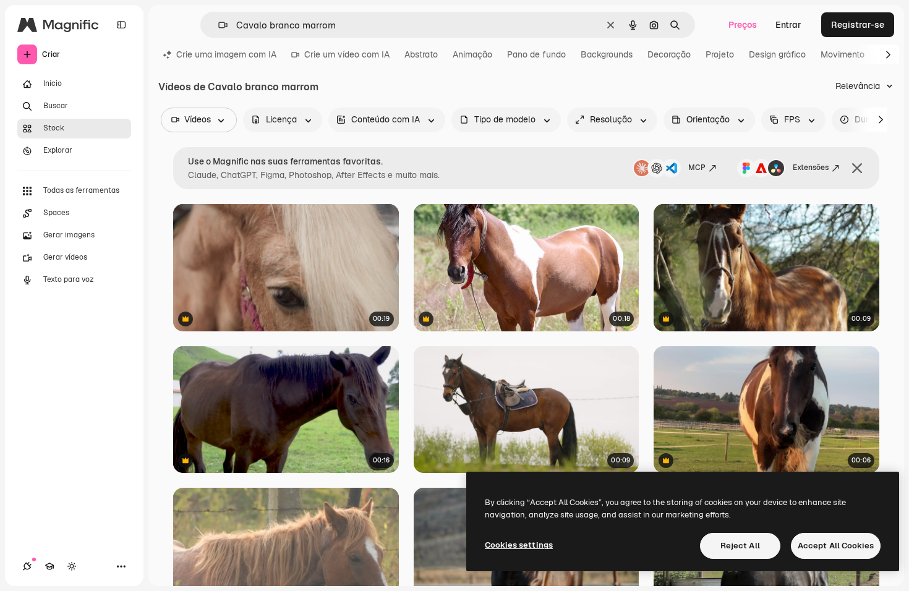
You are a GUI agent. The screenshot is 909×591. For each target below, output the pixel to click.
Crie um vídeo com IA (347, 54)
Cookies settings (519, 545)
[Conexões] (27, 566)
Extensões (811, 167)
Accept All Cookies (836, 545)
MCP (697, 167)
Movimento (842, 54)
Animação (472, 54)
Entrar (788, 24)
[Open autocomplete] (218, 25)
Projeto (720, 54)
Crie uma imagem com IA (226, 54)
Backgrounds (607, 54)
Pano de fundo (536, 54)
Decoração (669, 54)
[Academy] (49, 566)
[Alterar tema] (72, 566)
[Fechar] (857, 168)
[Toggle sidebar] (121, 25)
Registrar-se (857, 24)
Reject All (740, 545)
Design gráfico (777, 54)
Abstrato (421, 54)
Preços (742, 24)
